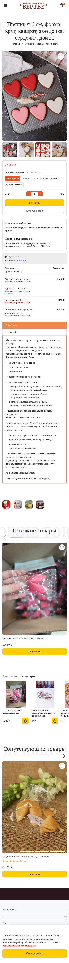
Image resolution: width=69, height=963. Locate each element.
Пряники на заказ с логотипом (41, 43)
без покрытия (12, 178)
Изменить (21, 260)
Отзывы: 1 (24, 861)
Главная (16, 43)
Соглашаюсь (34, 953)
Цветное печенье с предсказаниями (22, 638)
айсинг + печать (49, 178)
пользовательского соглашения (19, 945)
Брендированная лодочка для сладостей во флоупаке (44, 712)
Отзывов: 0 (10, 164)
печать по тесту (30, 178)
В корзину (34, 202)
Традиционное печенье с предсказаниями (26, 856)
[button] (4, 537)
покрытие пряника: (22, 172)
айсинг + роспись (14, 184)
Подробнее (34, 651)
